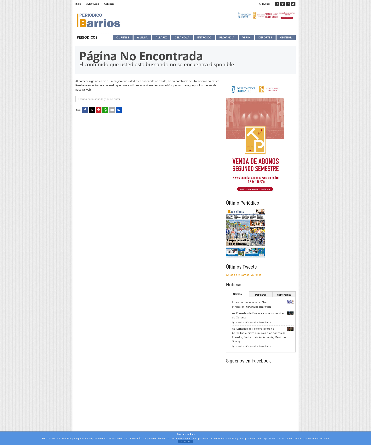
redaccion (239, 307)
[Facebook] (277, 4)
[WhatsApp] (105, 110)
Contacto (109, 3)
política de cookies (275, 438)
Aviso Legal (92, 3)
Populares (260, 295)
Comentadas (284, 295)
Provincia (226, 37)
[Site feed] (293, 4)
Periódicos (87, 37)
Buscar (265, 3)
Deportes (265, 37)
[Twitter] (283, 4)
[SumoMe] (119, 110)
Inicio (78, 3)
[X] (92, 110)
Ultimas (237, 294)
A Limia (142, 37)
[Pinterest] (98, 110)
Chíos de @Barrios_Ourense (243, 274)
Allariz (161, 37)
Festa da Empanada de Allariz (250, 302)
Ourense (122, 37)
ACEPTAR (185, 441)
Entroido (204, 37)
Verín (246, 37)
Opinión (286, 37)
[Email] (112, 110)
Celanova (182, 37)
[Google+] (288, 4)
